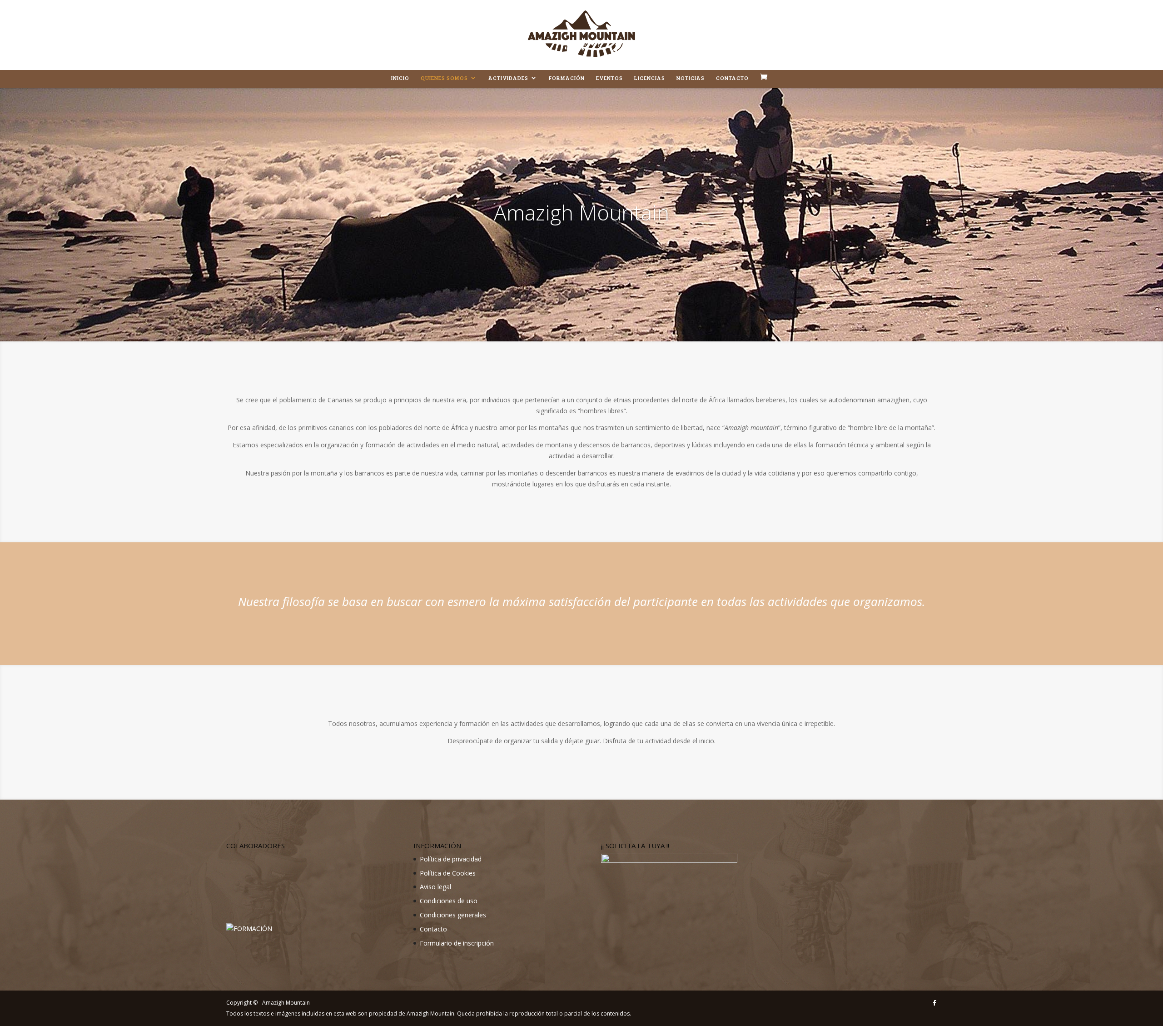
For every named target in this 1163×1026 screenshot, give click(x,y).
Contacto (732, 78)
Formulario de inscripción (457, 943)
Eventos (609, 78)
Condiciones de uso (448, 900)
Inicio (400, 78)
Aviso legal (435, 886)
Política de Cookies (448, 873)
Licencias (649, 78)
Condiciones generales (453, 915)
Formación (567, 78)
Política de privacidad (451, 859)
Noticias (690, 78)
